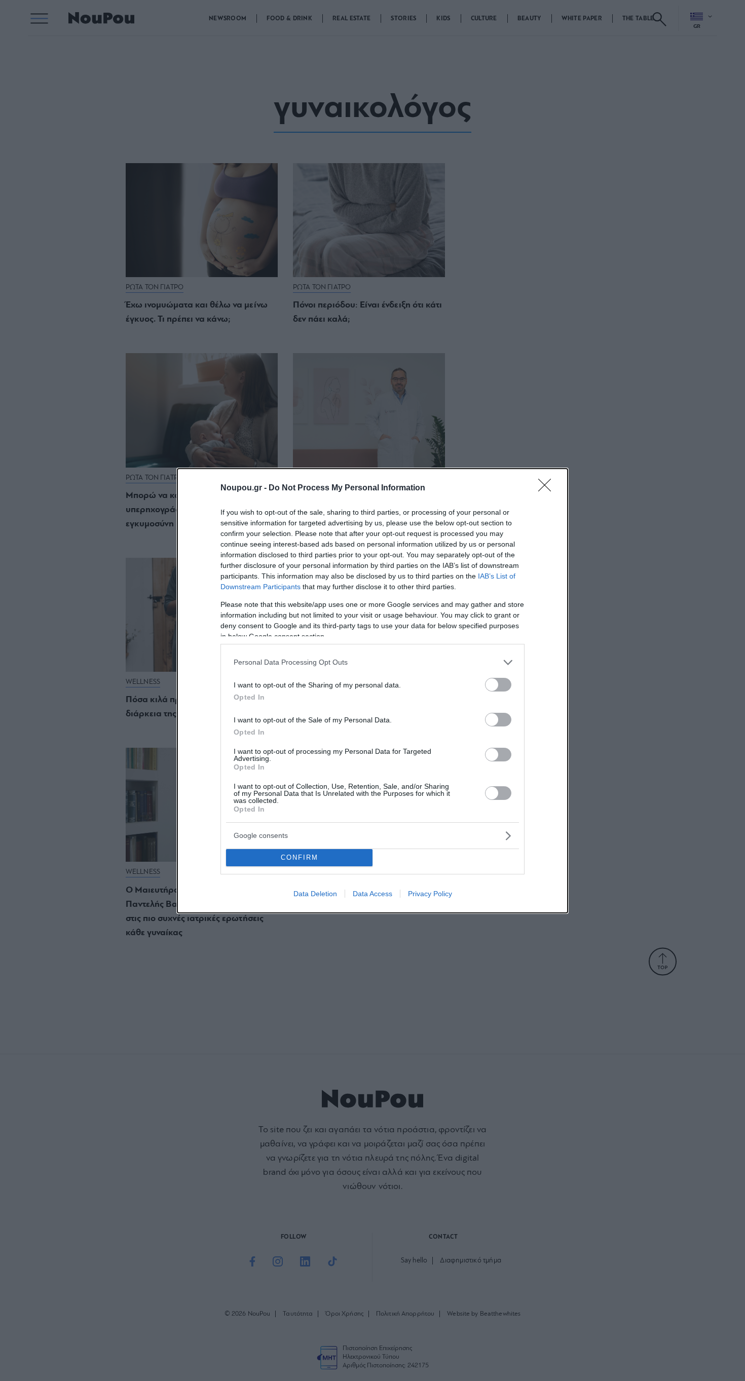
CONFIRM (299, 857)
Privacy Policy (430, 894)
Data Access (372, 894)
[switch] (498, 685)
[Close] (547, 488)
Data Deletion (315, 894)
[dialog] (372, 691)
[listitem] (372, 662)
